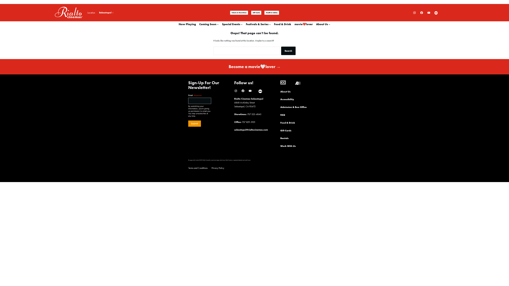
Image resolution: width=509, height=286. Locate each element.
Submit (194, 123)
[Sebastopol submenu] (113, 12)
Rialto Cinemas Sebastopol (248, 98)
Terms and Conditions (198, 167)
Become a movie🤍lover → (254, 66)
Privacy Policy (218, 167)
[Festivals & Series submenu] (270, 24)
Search (288, 50)
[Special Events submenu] (241, 24)
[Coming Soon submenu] (218, 24)
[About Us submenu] (329, 24)
